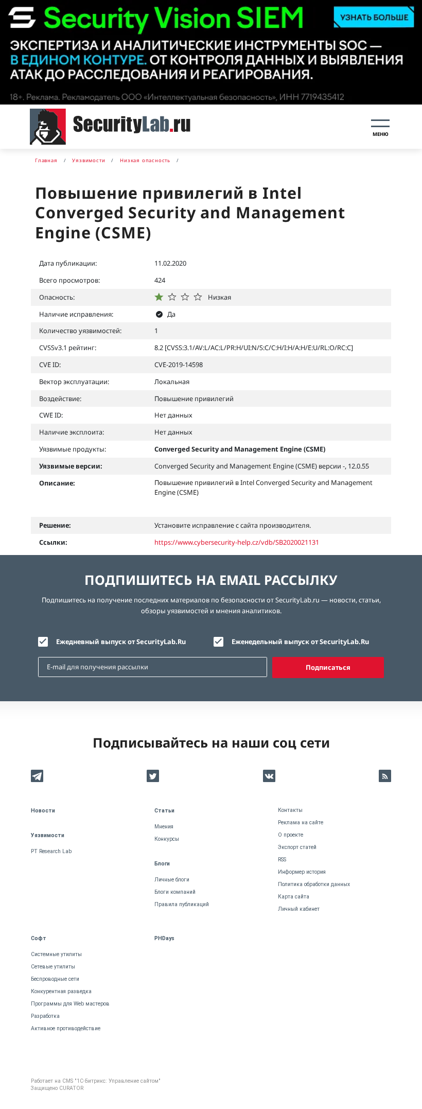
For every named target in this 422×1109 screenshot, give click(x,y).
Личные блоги (171, 879)
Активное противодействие (65, 1028)
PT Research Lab (51, 851)
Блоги (162, 863)
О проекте (290, 834)
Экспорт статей (297, 847)
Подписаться (328, 667)
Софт (38, 938)
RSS (282, 859)
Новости (43, 810)
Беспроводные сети (55, 979)
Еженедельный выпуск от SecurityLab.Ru (300, 641)
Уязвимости (47, 835)
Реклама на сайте (300, 822)
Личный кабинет (299, 909)
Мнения (163, 826)
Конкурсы (166, 839)
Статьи (164, 810)
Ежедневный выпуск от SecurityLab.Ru (121, 641)
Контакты (290, 810)
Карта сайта (293, 896)
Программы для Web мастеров (70, 1003)
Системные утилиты (56, 954)
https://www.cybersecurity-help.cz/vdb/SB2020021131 (236, 542)
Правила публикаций (181, 904)
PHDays (164, 938)
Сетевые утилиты (53, 966)
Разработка (45, 1016)
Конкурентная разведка (61, 991)
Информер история (302, 872)
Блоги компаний (175, 892)
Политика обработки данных (314, 884)
